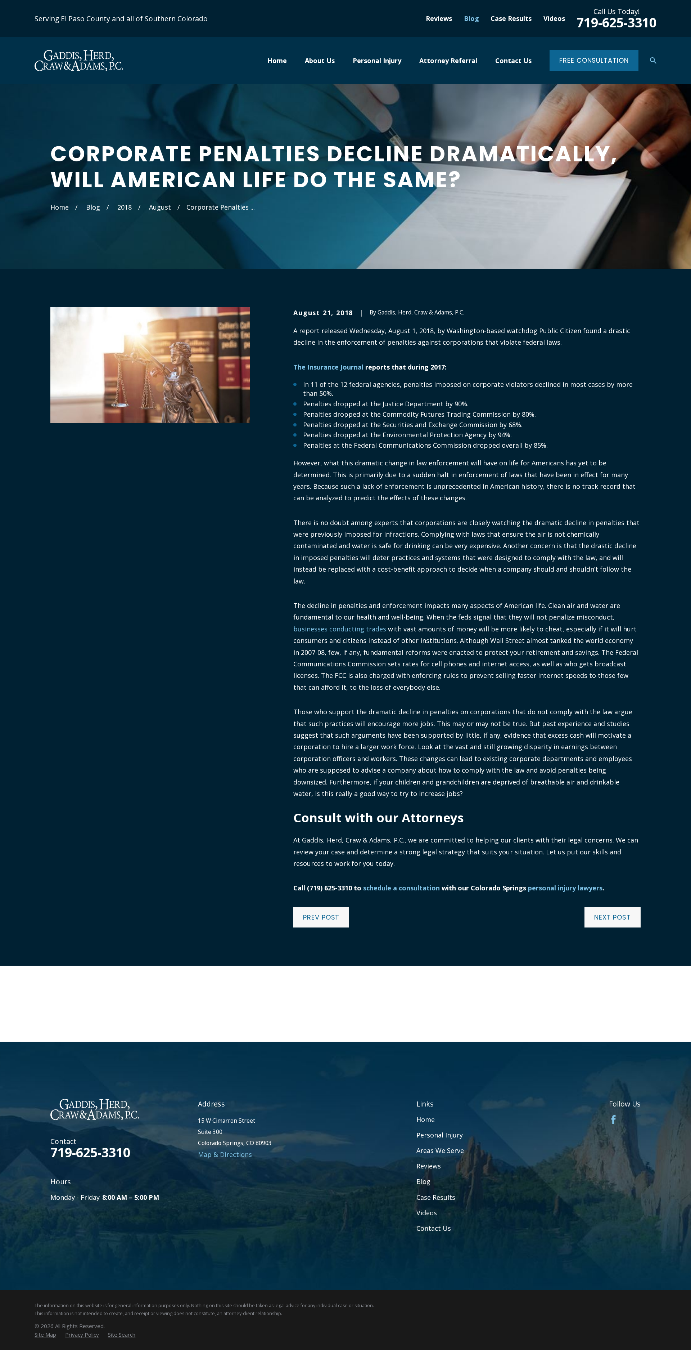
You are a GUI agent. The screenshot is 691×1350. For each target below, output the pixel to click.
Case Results (511, 18)
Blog (471, 18)
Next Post (612, 917)
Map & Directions (225, 1154)
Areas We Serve (440, 1150)
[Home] (79, 60)
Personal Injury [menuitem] (377, 60)
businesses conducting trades (339, 629)
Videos (554, 18)
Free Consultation (593, 60)
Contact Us (433, 1228)
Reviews (439, 18)
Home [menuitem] (277, 60)
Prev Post (321, 917)
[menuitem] (45, 1334)
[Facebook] (613, 1119)
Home (425, 1119)
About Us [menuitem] (320, 60)
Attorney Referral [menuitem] (448, 60)
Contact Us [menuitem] (513, 60)
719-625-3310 (616, 22)
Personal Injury (439, 1135)
